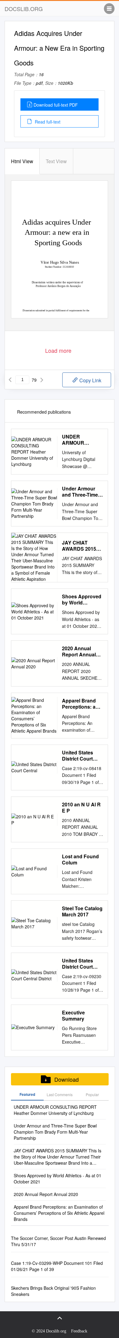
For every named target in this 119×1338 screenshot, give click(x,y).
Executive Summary (73, 1015)
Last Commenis (60, 1094)
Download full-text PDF (56, 105)
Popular (92, 1094)
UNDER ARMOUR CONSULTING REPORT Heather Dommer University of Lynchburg (82, 440)
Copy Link (89, 380)
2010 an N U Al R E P (81, 807)
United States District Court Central (77, 756)
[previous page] (10, 379)
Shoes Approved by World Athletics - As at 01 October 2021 (81, 599)
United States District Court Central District (79, 964)
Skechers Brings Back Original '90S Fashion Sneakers (53, 1291)
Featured (27, 1094)
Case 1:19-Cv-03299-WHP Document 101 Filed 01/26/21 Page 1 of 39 (57, 1266)
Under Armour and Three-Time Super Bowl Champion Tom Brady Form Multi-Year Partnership (82, 492)
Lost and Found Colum (80, 859)
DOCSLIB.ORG (24, 9)
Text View (56, 161)
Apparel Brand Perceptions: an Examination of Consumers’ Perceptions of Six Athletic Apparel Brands (80, 704)
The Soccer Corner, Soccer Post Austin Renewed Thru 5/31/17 (58, 1241)
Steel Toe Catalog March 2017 (82, 911)
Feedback (79, 1331)
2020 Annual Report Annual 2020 (79, 651)
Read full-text (47, 122)
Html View (22, 161)
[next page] (41, 379)
